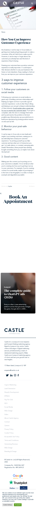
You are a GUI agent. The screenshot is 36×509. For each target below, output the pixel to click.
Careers (6, 425)
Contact (7, 422)
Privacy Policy (8, 429)
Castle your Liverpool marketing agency (17, 355)
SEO (5, 403)
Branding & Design (10, 451)
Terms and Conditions (11, 440)
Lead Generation (9, 388)
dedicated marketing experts (14, 353)
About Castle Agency (11, 418)
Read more (18, 293)
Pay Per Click (8, 400)
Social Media (8, 407)
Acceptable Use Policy (11, 437)
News (3, 32)
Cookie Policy (8, 433)
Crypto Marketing (10, 385)
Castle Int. (7, 342)
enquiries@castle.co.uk (11, 370)
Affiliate (7, 396)
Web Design (8, 411)
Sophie (10, 186)
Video (6, 414)
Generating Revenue (11, 444)
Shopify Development (11, 392)
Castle (26, 346)
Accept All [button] (17, 504)
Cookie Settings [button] (7, 504)
